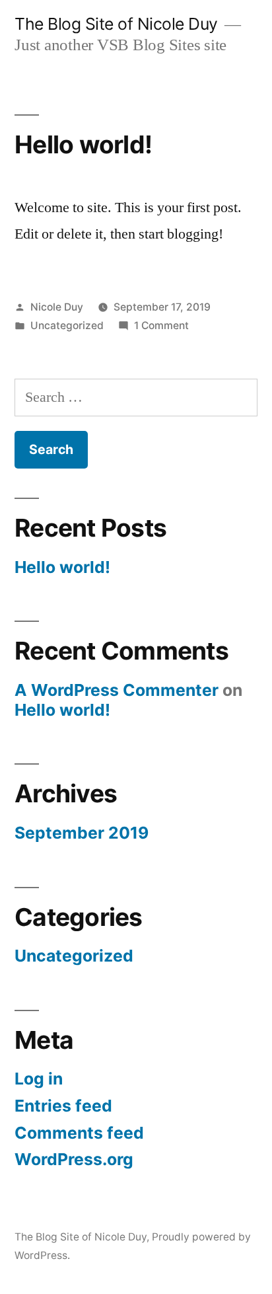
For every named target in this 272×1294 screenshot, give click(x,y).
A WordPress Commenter (117, 690)
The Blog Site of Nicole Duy (116, 24)
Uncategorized (67, 325)
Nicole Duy (56, 307)
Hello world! (83, 144)
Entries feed (63, 1106)
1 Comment (161, 325)
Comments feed (79, 1133)
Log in (39, 1078)
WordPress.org (74, 1159)
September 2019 (82, 833)
